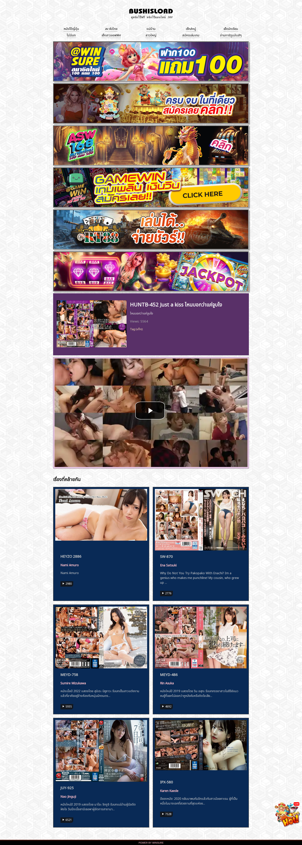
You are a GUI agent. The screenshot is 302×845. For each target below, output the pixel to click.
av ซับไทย (111, 28)
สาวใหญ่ (151, 34)
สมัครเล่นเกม (190, 34)
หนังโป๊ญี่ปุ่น (71, 28)
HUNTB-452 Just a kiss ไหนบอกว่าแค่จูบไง (176, 303)
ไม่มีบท (71, 34)
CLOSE (296, 803)
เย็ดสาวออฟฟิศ (111, 34)
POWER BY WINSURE (151, 843)
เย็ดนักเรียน (231, 28)
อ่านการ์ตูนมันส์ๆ (231, 34)
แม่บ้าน (151, 28)
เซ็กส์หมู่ (191, 28)
